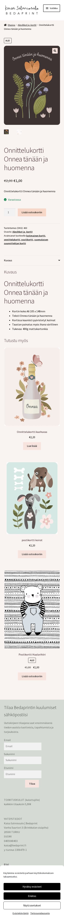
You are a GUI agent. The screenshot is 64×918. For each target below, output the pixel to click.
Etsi (6, 864)
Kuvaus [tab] (8, 260)
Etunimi (8, 768)
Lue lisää (32, 446)
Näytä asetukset (32, 905)
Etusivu (11, 25)
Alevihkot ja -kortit (27, 25)
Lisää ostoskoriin (32, 212)
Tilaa (32, 783)
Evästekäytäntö (21, 913)
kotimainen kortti (35, 235)
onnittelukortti (12, 239)
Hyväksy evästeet (32, 886)
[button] (55, 51)
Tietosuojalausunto (40, 913)
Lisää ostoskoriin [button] (32, 554)
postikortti (27, 239)
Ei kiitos (32, 896)
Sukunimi (9, 754)
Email (7, 740)
